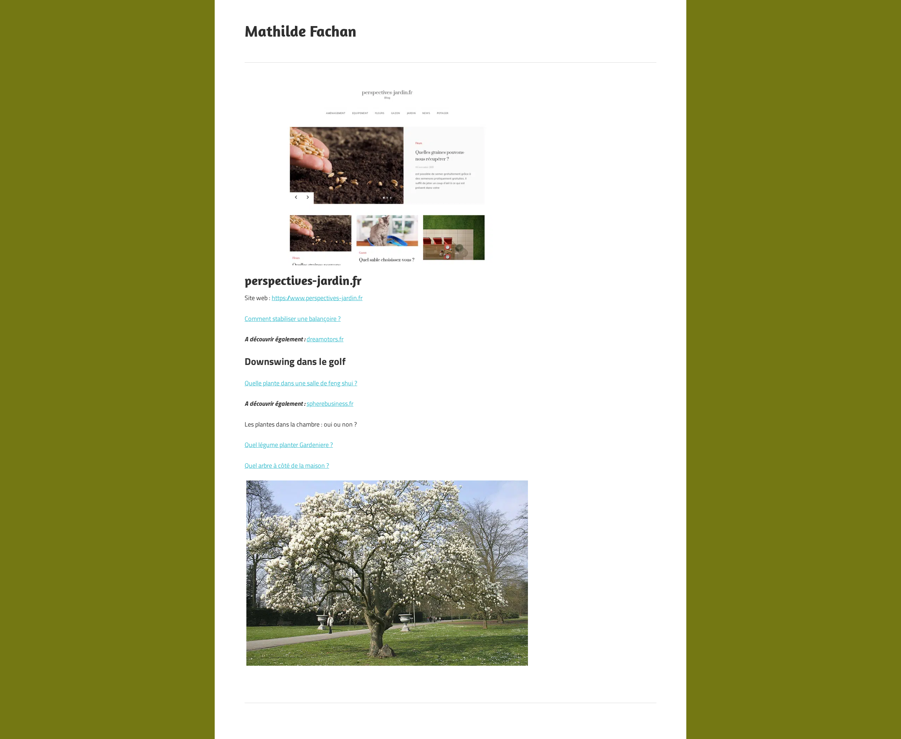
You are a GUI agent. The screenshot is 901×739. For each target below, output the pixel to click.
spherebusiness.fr (330, 403)
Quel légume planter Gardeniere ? (289, 444)
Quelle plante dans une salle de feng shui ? (301, 383)
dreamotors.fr (325, 339)
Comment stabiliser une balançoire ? (293, 318)
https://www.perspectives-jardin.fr (317, 298)
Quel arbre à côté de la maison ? (287, 465)
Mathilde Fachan (301, 31)
